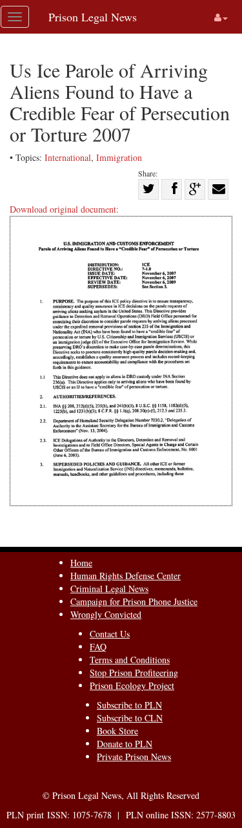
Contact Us (110, 634)
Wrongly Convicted (105, 614)
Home (81, 563)
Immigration (119, 157)
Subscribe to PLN (129, 705)
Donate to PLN (124, 744)
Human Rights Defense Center (125, 575)
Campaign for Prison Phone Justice (133, 601)
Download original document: (64, 209)
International (68, 157)
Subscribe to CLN (130, 718)
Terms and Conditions (130, 659)
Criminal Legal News (109, 588)
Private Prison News (134, 756)
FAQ (98, 647)
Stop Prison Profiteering (134, 672)
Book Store (117, 731)
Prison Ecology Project (132, 685)
